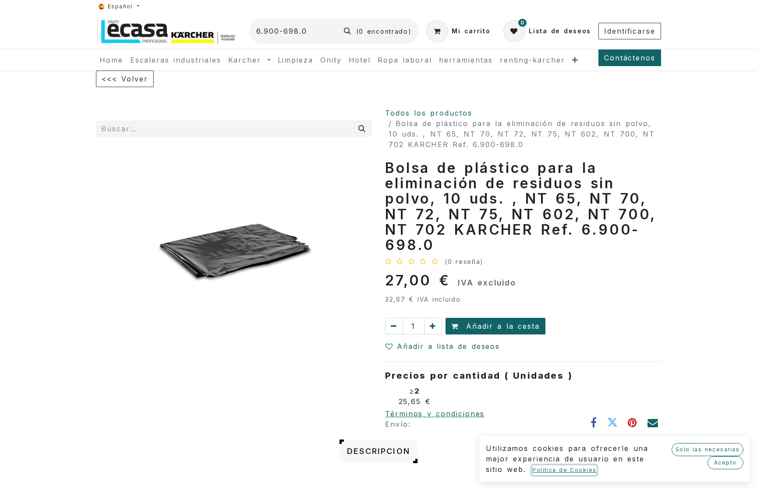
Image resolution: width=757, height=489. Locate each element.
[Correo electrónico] (653, 422)
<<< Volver (125, 78)
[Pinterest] (633, 422)
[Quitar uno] (394, 326)
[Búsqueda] (362, 128)
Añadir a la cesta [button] (501, 326)
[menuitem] (111, 60)
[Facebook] (594, 422)
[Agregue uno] (433, 326)
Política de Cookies (564, 470)
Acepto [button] (725, 462)
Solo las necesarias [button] (707, 449)
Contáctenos (629, 57)
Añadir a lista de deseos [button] (448, 346)
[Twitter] (613, 422)
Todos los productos (428, 113)
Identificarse (629, 31)
